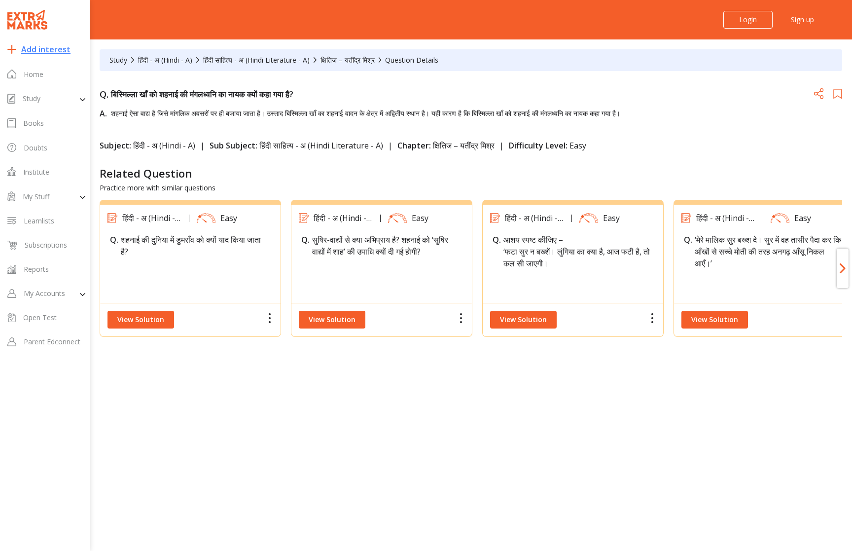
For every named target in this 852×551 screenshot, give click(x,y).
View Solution (140, 319)
